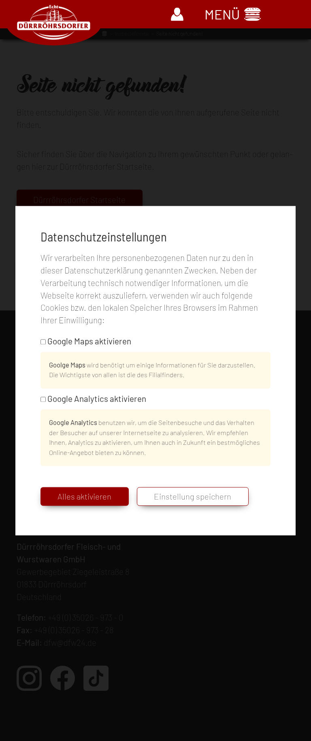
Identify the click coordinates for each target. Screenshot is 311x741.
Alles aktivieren (84, 497)
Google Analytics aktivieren (96, 399)
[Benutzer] (177, 14)
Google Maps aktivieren (89, 341)
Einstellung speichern (192, 497)
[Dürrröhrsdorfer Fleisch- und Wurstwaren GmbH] (54, 22)
